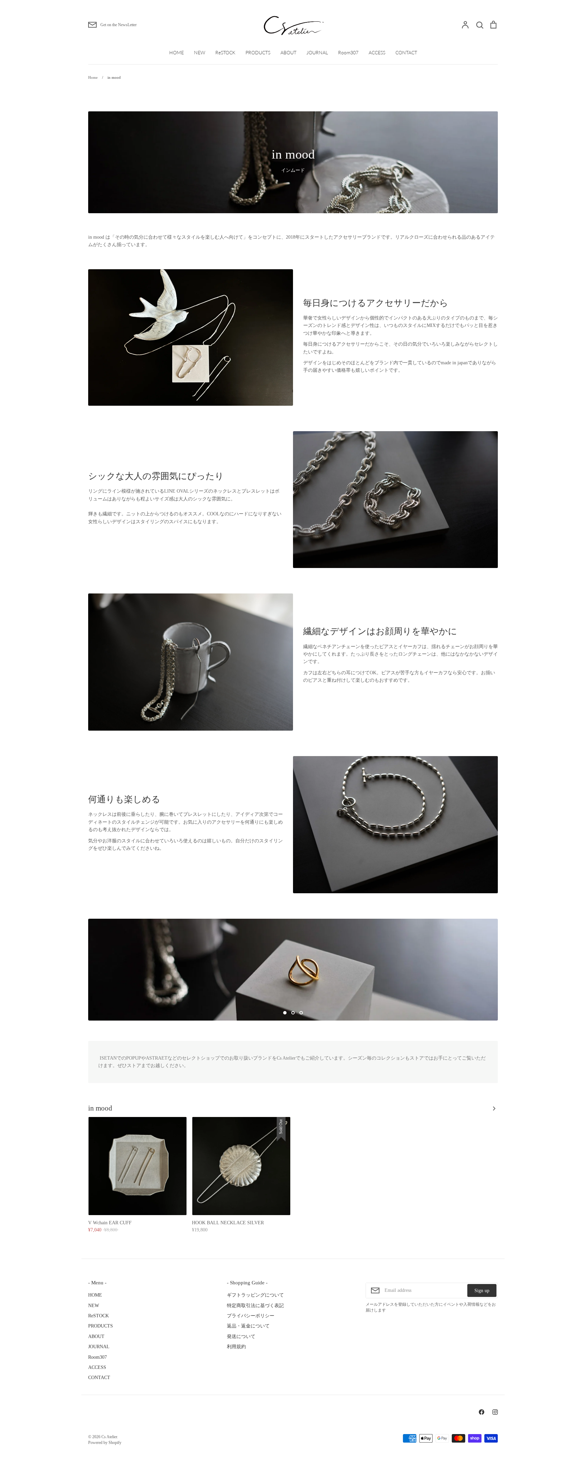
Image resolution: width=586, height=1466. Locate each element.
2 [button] (293, 1012)
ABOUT (288, 52)
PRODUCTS (258, 52)
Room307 (348, 52)
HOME (176, 52)
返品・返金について (248, 1325)
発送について (241, 1336)
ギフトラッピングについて (255, 1295)
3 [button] (301, 1012)
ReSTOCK (225, 52)
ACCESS (377, 52)
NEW (199, 52)
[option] (293, 970)
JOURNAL (317, 52)
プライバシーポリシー (250, 1315)
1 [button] (285, 1012)
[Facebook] (481, 1412)
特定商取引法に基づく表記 (255, 1305)
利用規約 (236, 1346)
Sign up (481, 1290)
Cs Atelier (109, 1436)
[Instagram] (495, 1412)
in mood (100, 1108)
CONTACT (406, 52)
